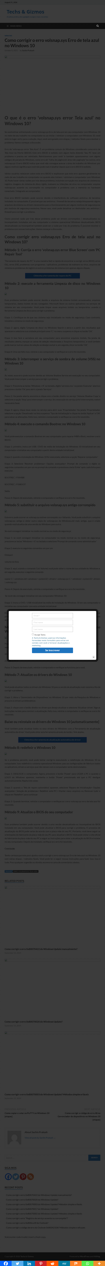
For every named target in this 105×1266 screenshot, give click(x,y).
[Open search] (98, 26)
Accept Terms (40, 635)
